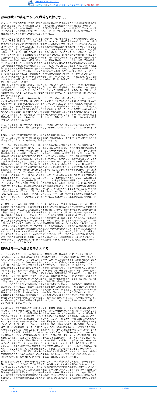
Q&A (50, 388)
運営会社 (14, 391)
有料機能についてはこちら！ (47, 1)
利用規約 (125, 388)
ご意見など (52, 391)
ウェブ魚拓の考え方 (93, 388)
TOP (12, 388)
